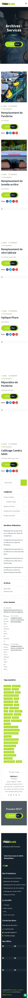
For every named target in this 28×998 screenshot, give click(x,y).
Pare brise (7, 724)
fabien (5, 106)
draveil (16, 698)
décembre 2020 (8, 591)
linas (6, 711)
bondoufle (7, 689)
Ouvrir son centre (9, 915)
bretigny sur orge (9, 692)
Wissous (19, 761)
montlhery (15, 717)
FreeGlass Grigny (11, 502)
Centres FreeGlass (9, 497)
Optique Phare (9, 317)
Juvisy (6, 708)
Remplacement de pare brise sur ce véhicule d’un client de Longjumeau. (13, 533)
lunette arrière (8, 714)
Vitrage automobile (9, 515)
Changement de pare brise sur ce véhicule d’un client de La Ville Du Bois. (13, 560)
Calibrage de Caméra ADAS (12, 891)
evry (16, 701)
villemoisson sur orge (10, 755)
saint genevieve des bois (11, 742)
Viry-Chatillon (8, 758)
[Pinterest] (13, 133)
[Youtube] (6, 866)
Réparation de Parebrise (9, 384)
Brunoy (18, 692)
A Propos (6, 905)
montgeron (7, 717)
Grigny (16, 705)
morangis (7, 720)
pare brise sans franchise (11, 727)
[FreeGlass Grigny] (8, 3)
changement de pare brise (11, 695)
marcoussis (17, 714)
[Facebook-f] (3, 866)
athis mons (7, 686)
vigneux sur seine (9, 752)
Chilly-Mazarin (8, 698)
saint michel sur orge (10, 746)
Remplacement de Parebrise (12, 114)
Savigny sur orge (9, 749)
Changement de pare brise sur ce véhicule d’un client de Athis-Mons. (14, 551)
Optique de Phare (9, 895)
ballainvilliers (16, 686)
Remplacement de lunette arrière (12, 182)
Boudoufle (15, 689)
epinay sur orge (8, 701)
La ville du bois (14, 708)
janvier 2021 (7, 589)
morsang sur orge (16, 720)
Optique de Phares (9, 506)
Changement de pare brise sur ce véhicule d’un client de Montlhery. (13, 542)
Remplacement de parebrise (12, 511)
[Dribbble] (19, 795)
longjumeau (18, 711)
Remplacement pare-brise (11, 733)
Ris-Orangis (7, 736)
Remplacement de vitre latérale (12, 251)
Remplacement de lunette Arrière (15, 885)
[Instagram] (14, 795)
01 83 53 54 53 (14, 816)
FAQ (5, 912)
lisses (11, 711)
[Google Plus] (16, 133)
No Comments (7, 109)
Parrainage (9, 994)
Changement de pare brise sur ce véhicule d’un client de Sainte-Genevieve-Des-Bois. (13, 570)
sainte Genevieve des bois (11, 739)
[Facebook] (7, 133)
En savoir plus (9, 127)
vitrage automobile (9, 761)
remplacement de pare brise (12, 730)
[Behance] (16, 795)
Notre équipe (8, 908)
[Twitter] (10, 133)
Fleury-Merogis (8, 705)
